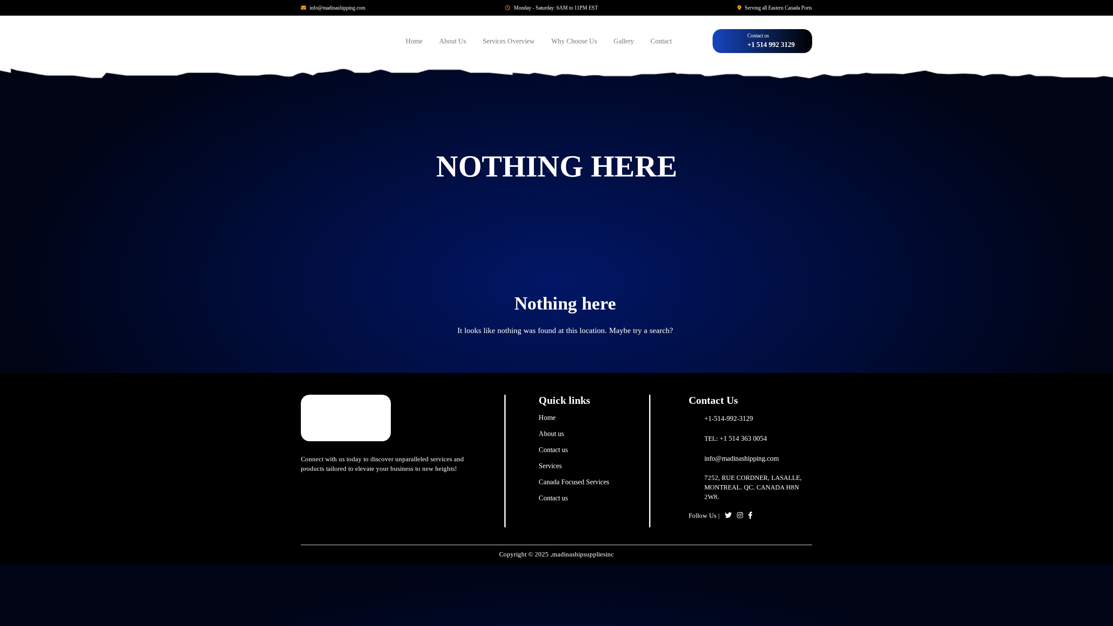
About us (551, 433)
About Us (452, 41)
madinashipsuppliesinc (583, 554)
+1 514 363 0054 (743, 438)
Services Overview (509, 41)
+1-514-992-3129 (728, 418)
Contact (661, 41)
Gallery (623, 41)
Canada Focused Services (574, 482)
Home (414, 41)
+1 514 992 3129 (771, 44)
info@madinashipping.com (337, 8)
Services (550, 466)
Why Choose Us (574, 41)
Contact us (553, 449)
